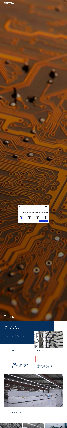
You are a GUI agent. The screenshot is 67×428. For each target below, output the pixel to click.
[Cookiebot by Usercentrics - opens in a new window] (45, 206)
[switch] (30, 218)
